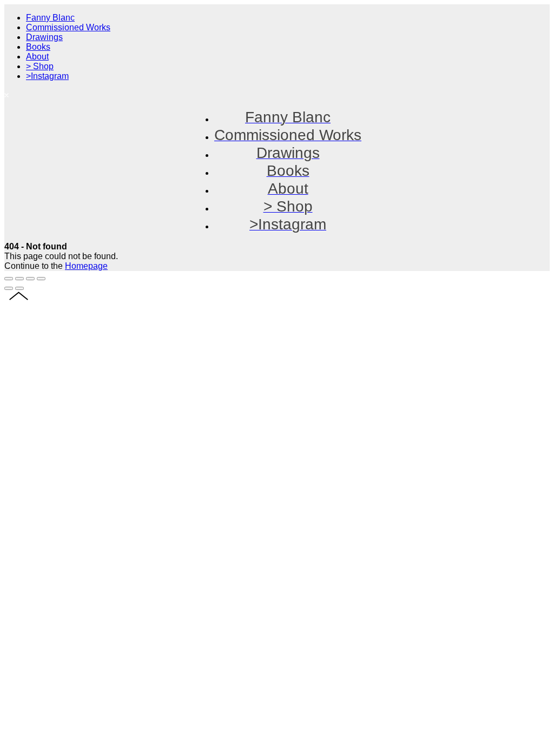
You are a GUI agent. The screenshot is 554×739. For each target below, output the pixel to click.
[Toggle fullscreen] (30, 278)
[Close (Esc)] (8, 278)
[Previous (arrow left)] (8, 288)
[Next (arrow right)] (19, 288)
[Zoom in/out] (41, 278)
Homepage (86, 265)
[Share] (19, 278)
